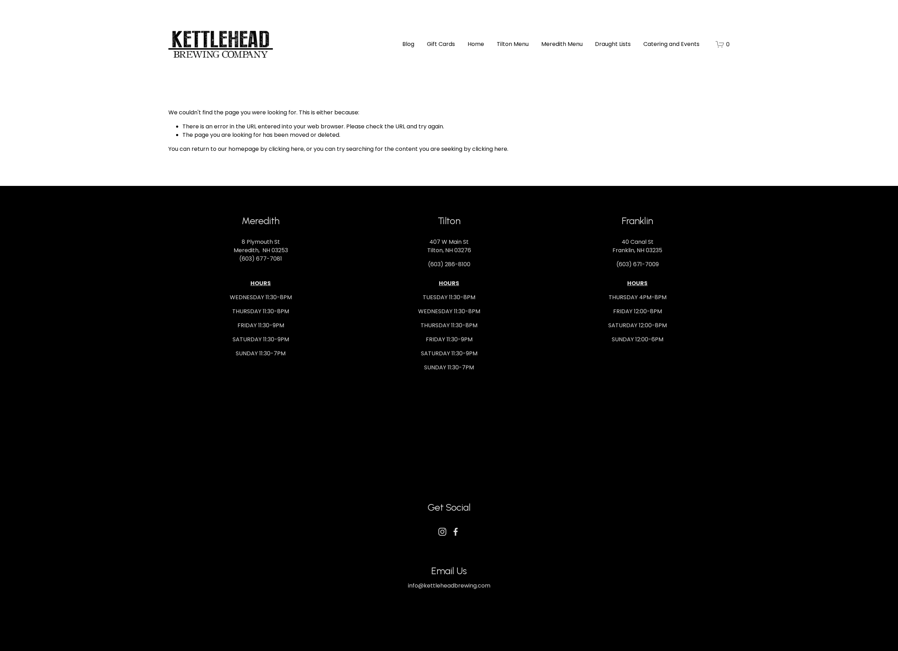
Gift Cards (441, 44)
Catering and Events (671, 44)
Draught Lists (613, 44)
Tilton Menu (513, 44)
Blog (408, 44)
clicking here (286, 149)
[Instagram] (442, 532)
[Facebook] (455, 532)
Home (476, 44)
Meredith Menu (562, 44)
